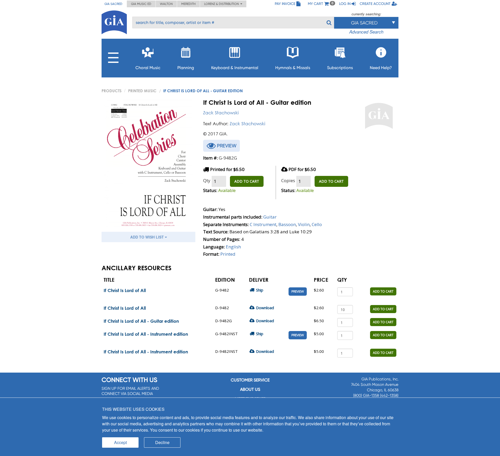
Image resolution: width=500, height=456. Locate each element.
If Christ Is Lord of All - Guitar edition (141, 321)
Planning (185, 67)
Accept (120, 442)
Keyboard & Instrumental (234, 67)
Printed (227, 254)
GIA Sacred (113, 4)
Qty (206, 180)
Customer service (250, 380)
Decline (162, 442)
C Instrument (263, 224)
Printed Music (142, 90)
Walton (166, 4)
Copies (288, 180)
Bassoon (287, 224)
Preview (297, 291)
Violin (304, 224)
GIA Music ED (141, 4)
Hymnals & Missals (292, 67)
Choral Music (147, 67)
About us (250, 389)
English (233, 247)
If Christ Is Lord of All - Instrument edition (146, 334)
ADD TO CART (246, 181)
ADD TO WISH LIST (147, 237)
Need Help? (381, 67)
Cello (317, 224)
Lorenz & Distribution (222, 4)
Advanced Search (366, 32)
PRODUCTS (112, 90)
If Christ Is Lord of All (125, 290)
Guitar (270, 217)
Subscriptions (340, 67)
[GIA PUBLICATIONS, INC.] (114, 21)
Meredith (188, 4)
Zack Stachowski (221, 112)
